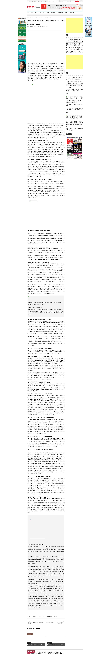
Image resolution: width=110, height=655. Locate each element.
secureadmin (41, 26)
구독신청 (45, 1)
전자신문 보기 (69, 133)
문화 (48, 12)
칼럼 (66, 12)
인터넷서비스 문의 (37, 1)
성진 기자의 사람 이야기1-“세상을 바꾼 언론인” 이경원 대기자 (56, 644)
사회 (40, 12)
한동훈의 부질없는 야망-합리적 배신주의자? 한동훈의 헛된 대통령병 (74, 45)
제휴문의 (41, 1)
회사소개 (28, 1)
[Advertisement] (74, 25)
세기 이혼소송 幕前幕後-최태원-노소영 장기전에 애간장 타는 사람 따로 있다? (74, 41)
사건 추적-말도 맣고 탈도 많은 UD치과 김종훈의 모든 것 (74, 101)
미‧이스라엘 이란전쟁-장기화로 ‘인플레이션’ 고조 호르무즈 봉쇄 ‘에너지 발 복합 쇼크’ (74, 83)
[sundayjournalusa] (33, 7)
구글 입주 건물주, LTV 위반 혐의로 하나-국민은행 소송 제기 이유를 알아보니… (74, 79)
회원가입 (81, 1)
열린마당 (72, 12)
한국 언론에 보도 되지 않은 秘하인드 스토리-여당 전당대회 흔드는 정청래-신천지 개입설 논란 (74, 49)
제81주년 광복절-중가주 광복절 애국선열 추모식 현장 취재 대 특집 (74, 122)
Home (28, 17)
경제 (36, 12)
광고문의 (32, 1)
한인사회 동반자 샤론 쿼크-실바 (74, 98)
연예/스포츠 (53, 12)
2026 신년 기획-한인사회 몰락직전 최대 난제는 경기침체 (74, 90)
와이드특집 (60, 12)
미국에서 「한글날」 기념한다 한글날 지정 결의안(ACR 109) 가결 (36, 644)
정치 (32, 12)
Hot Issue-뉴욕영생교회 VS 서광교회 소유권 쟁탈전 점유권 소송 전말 (74, 109)
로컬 (44, 12)
